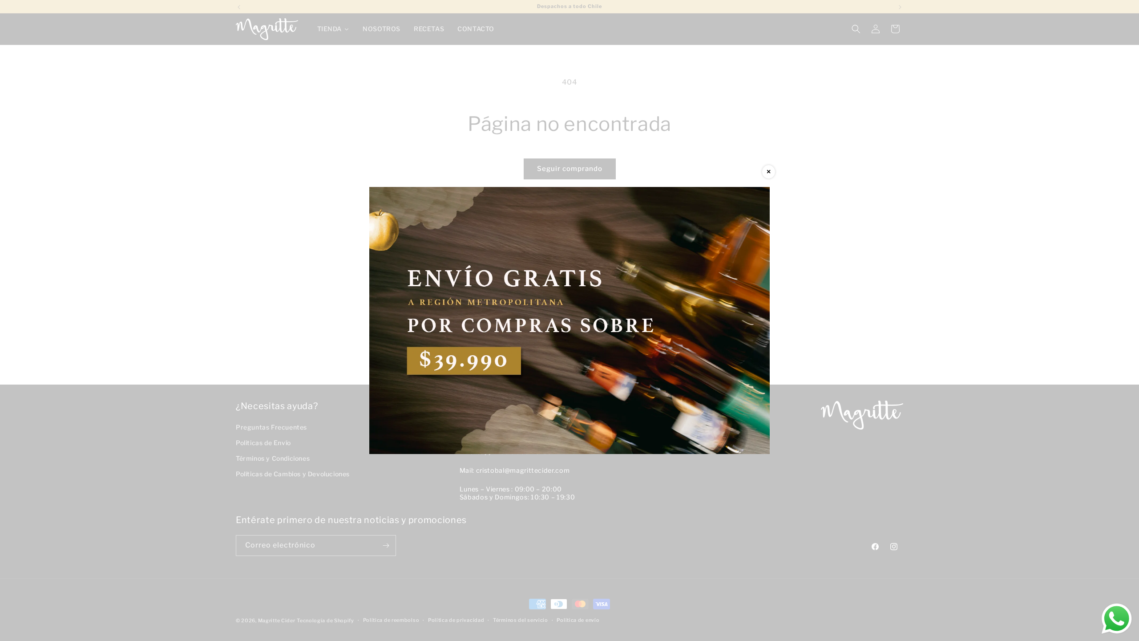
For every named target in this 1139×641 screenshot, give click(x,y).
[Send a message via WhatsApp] (1117, 619)
